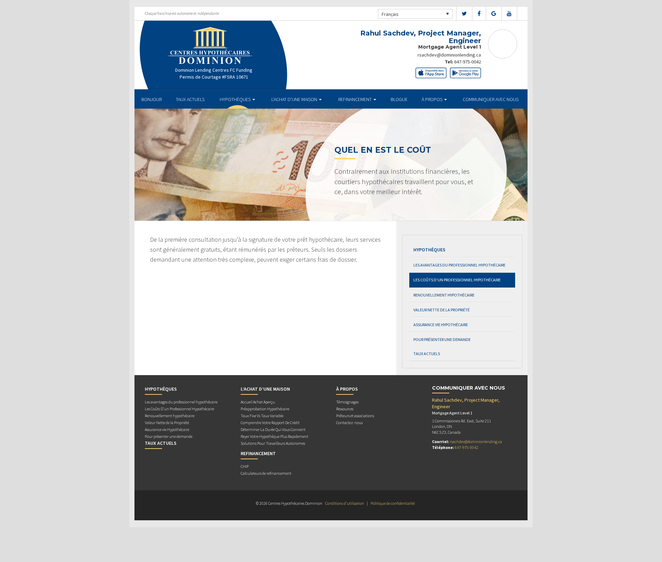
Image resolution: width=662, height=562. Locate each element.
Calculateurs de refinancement (266, 473)
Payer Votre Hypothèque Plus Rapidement (274, 436)
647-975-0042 (467, 62)
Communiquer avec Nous (491, 99)
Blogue (399, 99)
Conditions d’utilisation (344, 503)
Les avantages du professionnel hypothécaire (459, 265)
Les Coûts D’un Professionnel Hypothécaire (457, 279)
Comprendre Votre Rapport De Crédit (270, 422)
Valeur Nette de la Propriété (441, 309)
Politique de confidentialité (393, 503)
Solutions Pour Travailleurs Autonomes (273, 443)
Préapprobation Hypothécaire (265, 408)
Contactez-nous (349, 422)
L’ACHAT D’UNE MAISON (294, 99)
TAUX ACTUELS (190, 99)
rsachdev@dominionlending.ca (449, 55)
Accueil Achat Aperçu (258, 401)
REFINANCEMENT (355, 99)
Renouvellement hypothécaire (443, 295)
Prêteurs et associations (355, 415)
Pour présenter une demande (442, 339)
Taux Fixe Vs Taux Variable (262, 415)
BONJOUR (151, 99)
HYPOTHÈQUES (236, 99)
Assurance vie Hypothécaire (440, 324)
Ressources (344, 408)
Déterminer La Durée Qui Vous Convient (273, 429)
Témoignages (347, 401)
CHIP (245, 466)
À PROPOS (432, 99)
